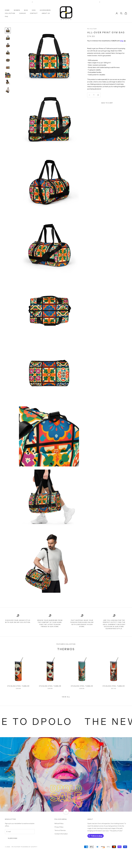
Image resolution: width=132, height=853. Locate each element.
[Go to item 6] (8, 68)
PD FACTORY (92, 29)
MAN (26, 10)
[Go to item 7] (8, 75)
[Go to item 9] (8, 90)
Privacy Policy (59, 827)
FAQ (6, 16)
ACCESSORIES (45, 10)
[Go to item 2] (8, 38)
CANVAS (22, 13)
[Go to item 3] (8, 45)
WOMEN (17, 10)
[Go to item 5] (8, 60)
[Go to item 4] (8, 53)
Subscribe (12, 838)
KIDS (34, 10)
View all (66, 697)
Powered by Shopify (29, 847)
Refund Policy (59, 823)
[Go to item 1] (8, 30)
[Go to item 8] (8, 82)
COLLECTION (10, 13)
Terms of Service (60, 830)
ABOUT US (46, 13)
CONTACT (34, 13)
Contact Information (61, 834)
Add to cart (107, 103)
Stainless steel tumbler (18, 686)
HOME (7, 10)
